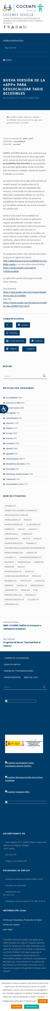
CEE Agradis (11, 413)
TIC (35, 590)
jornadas (39, 562)
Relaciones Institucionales (17, 474)
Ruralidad (22, 585)
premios (36, 576)
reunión (9, 585)
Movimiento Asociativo (15, 464)
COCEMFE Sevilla (18, 15)
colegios (33, 529)
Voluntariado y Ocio (14, 484)
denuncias (31, 543)
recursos (40, 580)
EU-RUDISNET (10, 557)
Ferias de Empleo (12, 664)
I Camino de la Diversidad (16, 658)
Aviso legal (7, 929)
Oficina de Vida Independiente (17, 576)
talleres (25, 590)
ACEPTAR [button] (42, 1001)
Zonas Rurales (11, 604)
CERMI (21, 529)
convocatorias (11, 538)
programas (11, 580)
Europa (9, 433)
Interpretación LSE (14, 459)
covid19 (26, 538)
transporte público (13, 595)
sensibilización (37, 585)
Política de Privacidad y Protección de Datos (22, 920)
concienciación (11, 534)
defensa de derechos (14, 543)
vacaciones (30, 595)
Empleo (9, 428)
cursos (37, 538)
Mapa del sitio (31, 677)
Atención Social (12, 408)
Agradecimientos (12, 677)
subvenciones (11, 590)
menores (9, 567)
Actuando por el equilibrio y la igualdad (21, 510)
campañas (9, 529)
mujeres (29, 571)
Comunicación (12, 418)
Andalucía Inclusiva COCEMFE (16, 515)
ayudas (28, 520)
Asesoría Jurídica (13, 403)
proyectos (25, 580)
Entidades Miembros (14, 552)
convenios (27, 534)
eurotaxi (17, 144)
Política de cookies (11, 924)
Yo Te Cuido (33, 599)
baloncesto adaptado (14, 524)
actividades (10, 506)
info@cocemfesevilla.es (13, 40)
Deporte (9, 423)
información (24, 562)
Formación (10, 443)
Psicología (10, 469)
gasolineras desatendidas (30, 557)
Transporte (11, 479)
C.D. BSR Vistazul (33, 524)
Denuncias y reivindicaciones (18, 671)
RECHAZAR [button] (17, 1007)
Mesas (21, 567)
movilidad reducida (13, 571)
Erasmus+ (32, 552)
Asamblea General (12, 520)
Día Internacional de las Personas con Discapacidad (25, 548)
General (9, 448)
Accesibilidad (19, 141)
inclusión (9, 562)
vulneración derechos (14, 599)
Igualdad (10, 453)
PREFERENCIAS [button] (31, 1007)
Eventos (9, 438)
